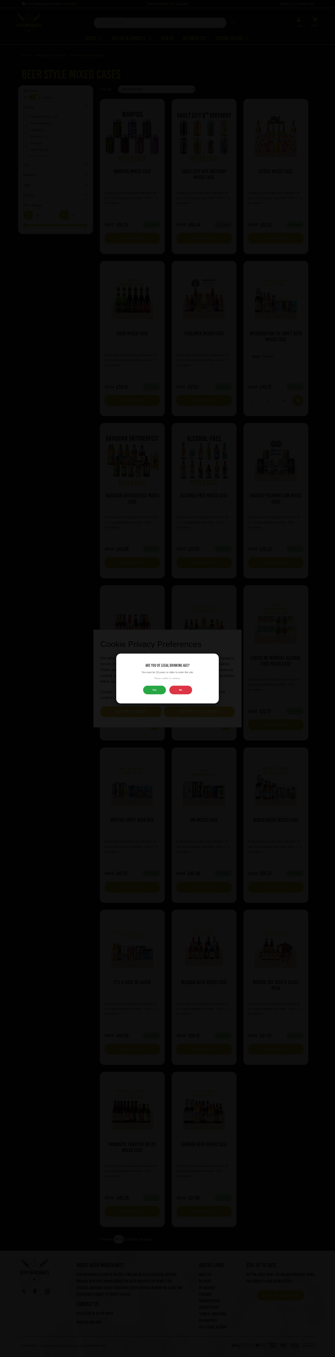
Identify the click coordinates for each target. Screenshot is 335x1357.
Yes (154, 690)
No (180, 690)
